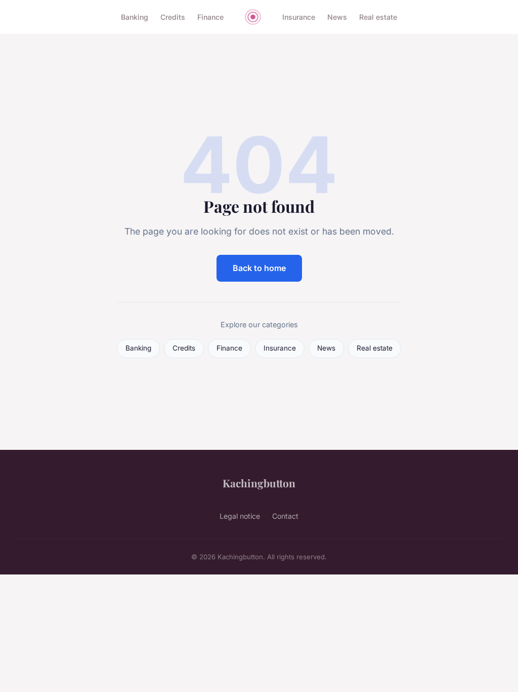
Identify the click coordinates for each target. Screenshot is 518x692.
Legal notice (240, 516)
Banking (134, 17)
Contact (285, 516)
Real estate (378, 17)
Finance (210, 17)
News (337, 17)
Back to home (259, 268)
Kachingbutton (259, 483)
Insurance (298, 17)
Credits (172, 17)
